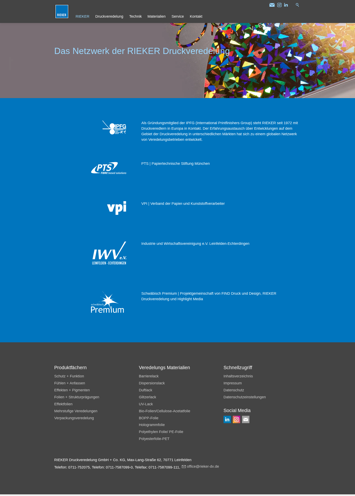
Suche (297, 5)
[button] (272, 5)
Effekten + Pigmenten (72, 390)
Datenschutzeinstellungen (245, 397)
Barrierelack (149, 376)
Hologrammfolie (152, 425)
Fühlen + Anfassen (69, 383)
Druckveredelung (109, 16)
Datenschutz (234, 390)
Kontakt (196, 16)
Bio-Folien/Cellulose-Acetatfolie (164, 411)
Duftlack (145, 390)
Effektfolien (63, 404)
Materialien (157, 16)
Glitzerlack (147, 397)
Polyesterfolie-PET (154, 439)
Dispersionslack (152, 383)
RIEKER (82, 16)
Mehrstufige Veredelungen (75, 411)
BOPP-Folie (148, 418)
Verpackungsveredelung (74, 418)
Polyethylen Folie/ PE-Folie (161, 432)
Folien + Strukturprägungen (76, 397)
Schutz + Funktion (69, 376)
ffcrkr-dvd (203, 466)
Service (178, 16)
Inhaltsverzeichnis (238, 376)
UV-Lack (146, 404)
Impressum (233, 383)
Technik (135, 16)
